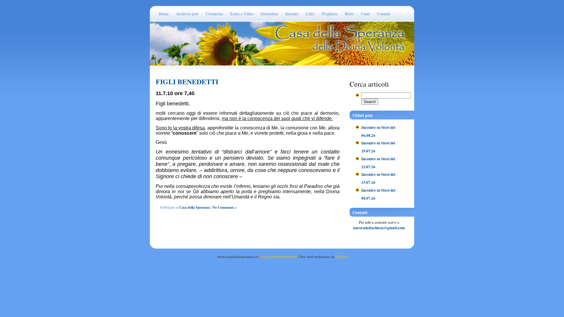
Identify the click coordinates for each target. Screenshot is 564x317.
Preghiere (330, 13)
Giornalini (269, 13)
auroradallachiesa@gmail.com (379, 228)
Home (164, 13)
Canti (365, 13)
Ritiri (349, 13)
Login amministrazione (278, 256)
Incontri (291, 13)
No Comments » (224, 207)
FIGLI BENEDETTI (187, 81)
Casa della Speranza (194, 207)
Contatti (383, 13)
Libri (310, 13)
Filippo (341, 256)
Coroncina (214, 13)
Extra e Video (242, 13)
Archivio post (187, 13)
